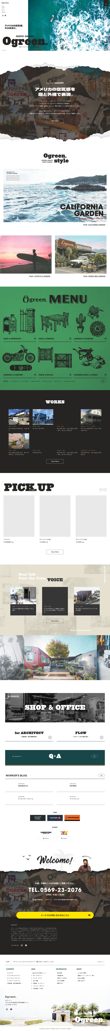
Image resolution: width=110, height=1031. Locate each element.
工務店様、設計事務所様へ (14, 983)
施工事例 (59, 973)
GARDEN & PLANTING (35, 381)
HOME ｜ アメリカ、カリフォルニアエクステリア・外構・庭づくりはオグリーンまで (30, 962)
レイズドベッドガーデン (13, 981)
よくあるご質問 (82, 973)
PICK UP (3, 10)
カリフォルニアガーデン (13, 978)
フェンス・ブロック (38, 986)
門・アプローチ (37, 975)
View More (55, 121)
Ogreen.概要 (81, 978)
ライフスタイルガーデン (13, 975)
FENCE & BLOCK (57, 381)
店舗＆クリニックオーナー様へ (86, 975)
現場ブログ (60, 983)
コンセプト (10, 973)
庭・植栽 (35, 981)
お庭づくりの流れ (62, 978)
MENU (3, 6)
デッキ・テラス (37, 978)
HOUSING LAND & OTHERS (69, 381)
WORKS (3, 7)
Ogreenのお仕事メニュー (39, 973)
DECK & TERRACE (25, 381)
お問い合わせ (81, 981)
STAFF (3, 9)
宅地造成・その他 (38, 988)
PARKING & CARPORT (47, 381)
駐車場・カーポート (38, 983)
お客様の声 (60, 975)
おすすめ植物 (60, 981)
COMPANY (3, 12)
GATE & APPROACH (14, 381)
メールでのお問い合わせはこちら (55, 915)
